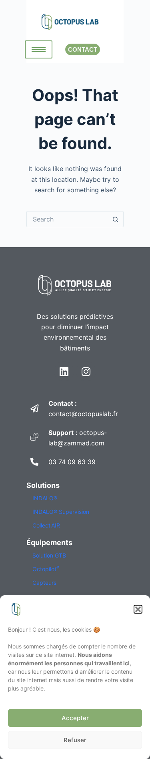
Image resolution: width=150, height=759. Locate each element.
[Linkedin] (64, 371)
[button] (138, 609)
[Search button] (116, 219)
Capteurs (44, 582)
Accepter (75, 718)
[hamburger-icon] (38, 49)
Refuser (75, 740)
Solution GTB (49, 555)
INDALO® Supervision (60, 511)
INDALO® (44, 498)
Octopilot (45, 569)
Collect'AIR (46, 525)
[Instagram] (86, 371)
